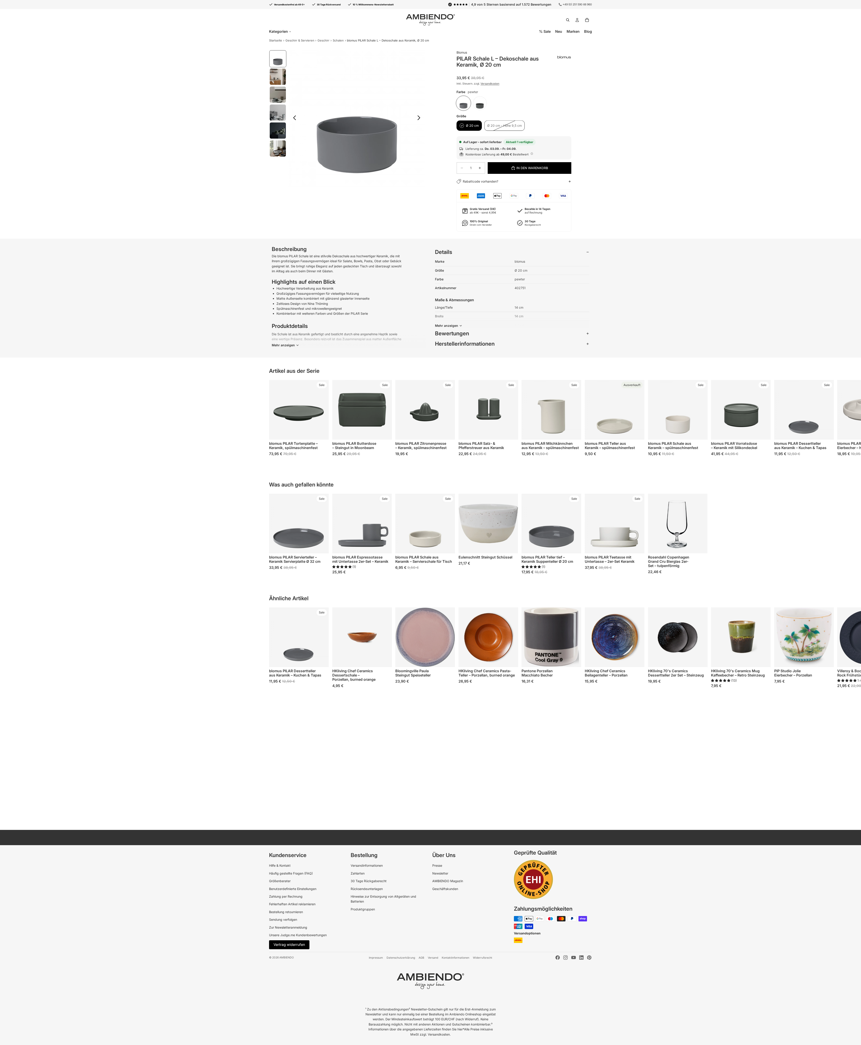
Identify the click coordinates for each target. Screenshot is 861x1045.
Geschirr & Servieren (299, 40)
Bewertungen (452, 333)
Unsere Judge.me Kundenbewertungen (298, 935)
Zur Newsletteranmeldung (288, 927)
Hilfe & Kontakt (280, 865)
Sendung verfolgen (283, 919)
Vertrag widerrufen (289, 944)
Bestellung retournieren (286, 912)
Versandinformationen (367, 865)
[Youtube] (573, 957)
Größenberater (280, 881)
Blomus (462, 52)
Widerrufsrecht (482, 957)
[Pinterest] (589, 957)
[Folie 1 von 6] (278, 59)
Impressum (376, 957)
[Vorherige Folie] (293, 118)
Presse (437, 865)
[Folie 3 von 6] (278, 95)
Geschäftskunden (445, 889)
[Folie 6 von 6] (278, 148)
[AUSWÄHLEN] (322, 433)
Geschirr (323, 40)
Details (443, 252)
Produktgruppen (363, 909)
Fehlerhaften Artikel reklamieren (292, 904)
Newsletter (440, 873)
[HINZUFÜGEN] (700, 546)
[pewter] (463, 103)
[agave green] (480, 103)
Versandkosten (490, 83)
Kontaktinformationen (455, 957)
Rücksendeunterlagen (367, 889)
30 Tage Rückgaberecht (369, 881)
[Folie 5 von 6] (278, 130)
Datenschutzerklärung (401, 957)
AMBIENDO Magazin (447, 881)
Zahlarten (358, 873)
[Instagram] (565, 957)
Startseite (275, 40)
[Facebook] (557, 957)
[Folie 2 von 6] (278, 77)
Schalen (338, 40)
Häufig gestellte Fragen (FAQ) (291, 873)
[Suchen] (568, 20)
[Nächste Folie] (420, 118)
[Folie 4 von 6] (278, 113)
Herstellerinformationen (465, 343)
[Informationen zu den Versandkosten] (531, 153)
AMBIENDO (286, 957)
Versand (433, 957)
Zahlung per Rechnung (285, 896)
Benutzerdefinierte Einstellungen (292, 889)
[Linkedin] (581, 957)
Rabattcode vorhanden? (480, 181)
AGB (421, 957)
